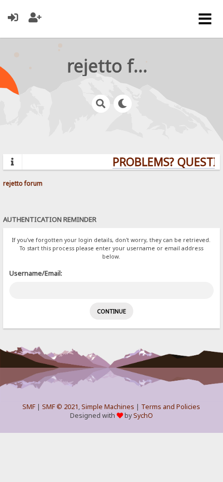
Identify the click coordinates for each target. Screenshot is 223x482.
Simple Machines (107, 406)
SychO (143, 415)
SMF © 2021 (60, 406)
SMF (28, 406)
